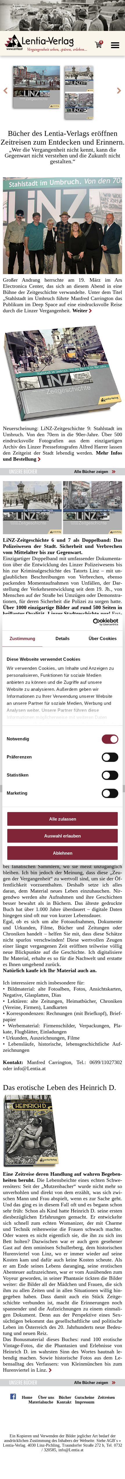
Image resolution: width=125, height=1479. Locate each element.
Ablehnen (62, 852)
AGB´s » (113, 1440)
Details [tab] (63, 638)
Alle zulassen (62, 818)
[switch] (110, 757)
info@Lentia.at (29, 1068)
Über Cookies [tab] (103, 638)
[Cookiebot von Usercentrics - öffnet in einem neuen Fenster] (92, 622)
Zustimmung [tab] (22, 638)
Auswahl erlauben (62, 835)
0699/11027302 (106, 1062)
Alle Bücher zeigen (91, 471)
